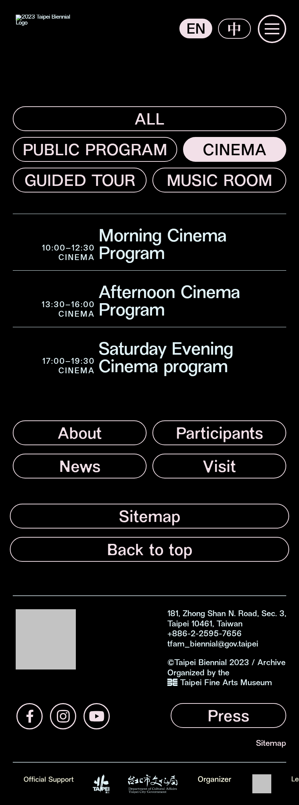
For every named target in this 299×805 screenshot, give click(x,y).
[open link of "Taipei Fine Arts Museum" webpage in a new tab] (261, 783)
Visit (219, 468)
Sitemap (149, 518)
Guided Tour (79, 182)
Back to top (150, 551)
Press (228, 717)
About (80, 434)
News (80, 468)
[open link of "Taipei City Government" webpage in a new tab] (101, 783)
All (149, 120)
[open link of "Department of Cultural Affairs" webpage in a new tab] (153, 783)
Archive (271, 663)
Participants (219, 434)
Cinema (235, 151)
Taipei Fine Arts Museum (226, 683)
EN (195, 30)
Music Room (219, 182)
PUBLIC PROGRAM (95, 151)
